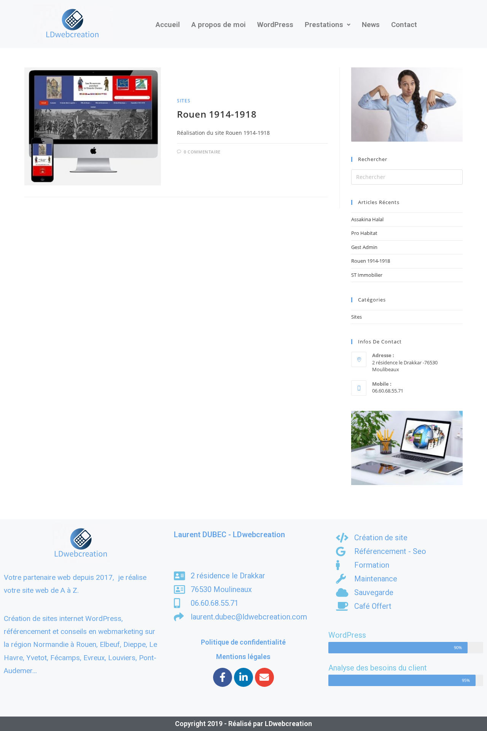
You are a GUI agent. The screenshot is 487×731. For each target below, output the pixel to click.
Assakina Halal (367, 219)
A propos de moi (218, 24)
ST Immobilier (366, 274)
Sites (183, 100)
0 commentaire (202, 152)
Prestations (324, 24)
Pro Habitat (364, 233)
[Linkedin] (243, 677)
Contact (404, 24)
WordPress (275, 24)
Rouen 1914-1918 (216, 114)
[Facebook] (222, 677)
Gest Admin (364, 247)
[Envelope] (264, 677)
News (371, 24)
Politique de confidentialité (243, 642)
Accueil (168, 24)
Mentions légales (243, 657)
